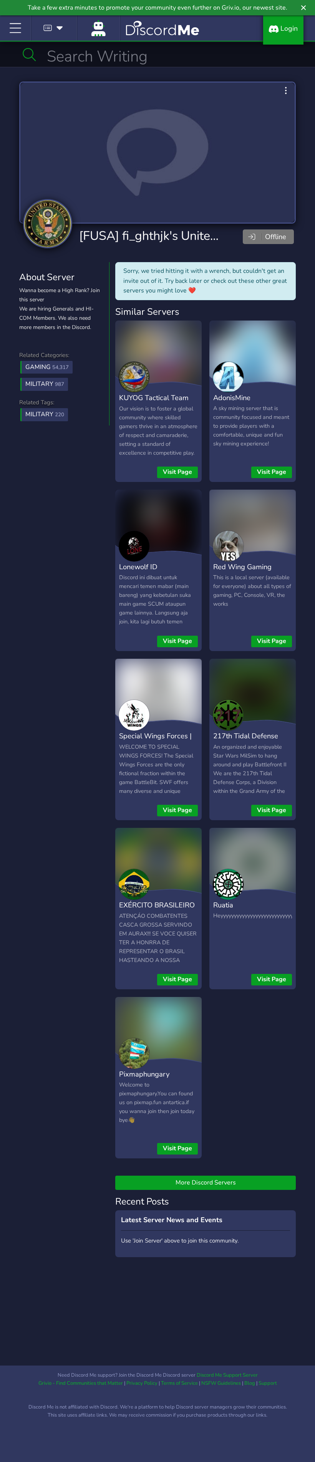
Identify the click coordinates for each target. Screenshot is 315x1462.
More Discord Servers (206, 1182)
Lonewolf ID (138, 567)
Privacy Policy (142, 1383)
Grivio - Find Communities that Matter (80, 1383)
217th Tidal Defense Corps (245, 741)
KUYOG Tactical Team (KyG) (154, 403)
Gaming (47, 367)
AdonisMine (231, 397)
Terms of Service (179, 1383)
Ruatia (223, 905)
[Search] (29, 54)
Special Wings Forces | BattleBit (155, 741)
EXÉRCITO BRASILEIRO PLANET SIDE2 (157, 910)
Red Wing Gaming (242, 567)
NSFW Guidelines (221, 1383)
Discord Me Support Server (227, 1375)
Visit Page (177, 472)
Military (44, 384)
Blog (249, 1383)
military (44, 414)
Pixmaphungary (144, 1074)
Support (268, 1383)
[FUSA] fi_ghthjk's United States (167, 236)
